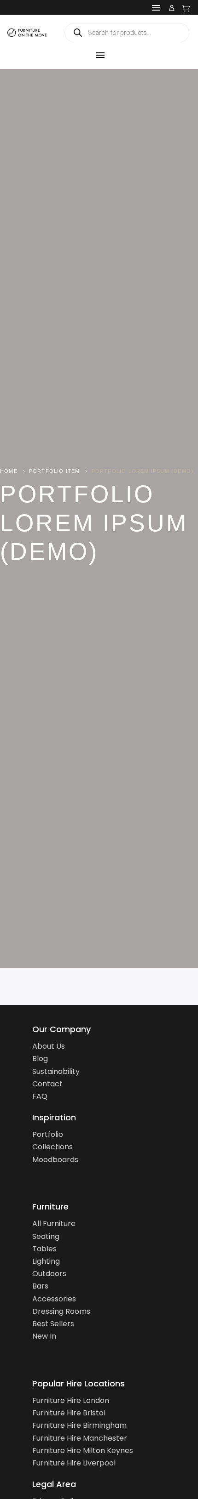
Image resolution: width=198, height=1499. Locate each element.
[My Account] (171, 7)
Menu (156, 8)
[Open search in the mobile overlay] (127, 33)
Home (8, 471)
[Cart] (186, 7)
